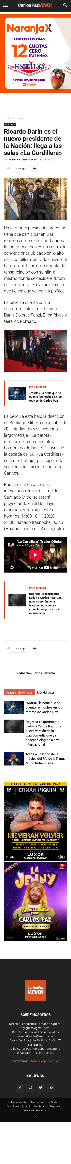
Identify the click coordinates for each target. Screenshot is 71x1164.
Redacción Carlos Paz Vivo (23, 159)
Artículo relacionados (19, 692)
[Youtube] (51, 1088)
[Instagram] (30, 1088)
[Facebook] (20, 1088)
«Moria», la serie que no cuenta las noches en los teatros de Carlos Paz (45, 396)
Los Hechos (37, 1102)
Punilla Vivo (40, 1106)
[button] (65, 5)
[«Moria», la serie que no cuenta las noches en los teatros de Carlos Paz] (14, 707)
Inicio (7, 118)
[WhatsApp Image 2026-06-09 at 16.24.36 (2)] (35, 860)
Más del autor (45, 692)
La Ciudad (53, 1102)
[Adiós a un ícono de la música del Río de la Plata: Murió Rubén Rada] (14, 758)
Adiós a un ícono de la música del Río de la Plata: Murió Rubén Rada (45, 758)
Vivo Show (18, 118)
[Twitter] (41, 1088)
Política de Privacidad (35, 1110)
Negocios (55, 1106)
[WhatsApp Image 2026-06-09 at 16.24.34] (35, 939)
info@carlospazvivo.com (44, 1061)
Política (26, 1106)
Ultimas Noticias (18, 1102)
